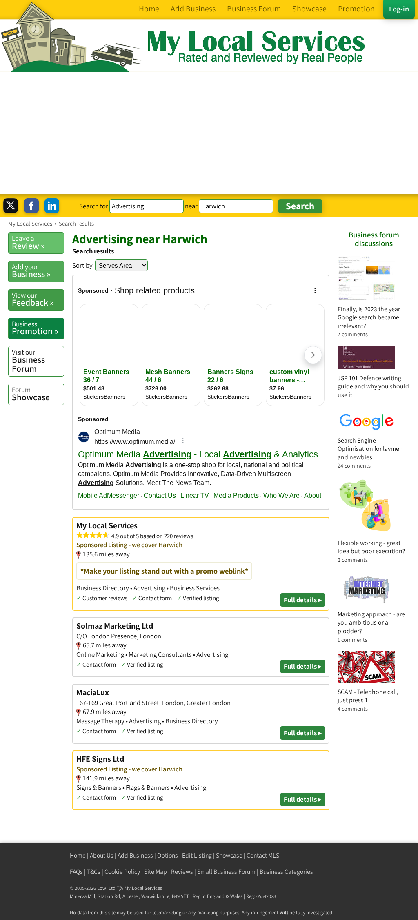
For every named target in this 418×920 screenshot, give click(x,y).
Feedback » (33, 299)
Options (167, 855)
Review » (28, 242)
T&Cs (93, 872)
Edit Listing (197, 855)
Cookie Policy (122, 872)
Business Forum (28, 360)
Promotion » (35, 328)
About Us (101, 855)
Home (78, 855)
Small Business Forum (226, 872)
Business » (31, 271)
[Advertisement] (209, 133)
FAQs (76, 872)
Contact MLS (263, 855)
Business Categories (286, 872)
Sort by (82, 265)
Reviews (182, 872)
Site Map (155, 872)
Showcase (31, 394)
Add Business (135, 855)
